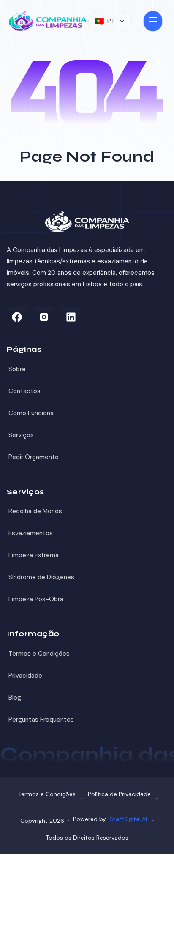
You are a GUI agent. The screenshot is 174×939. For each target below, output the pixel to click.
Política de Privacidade (119, 794)
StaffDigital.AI (128, 819)
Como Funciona (31, 413)
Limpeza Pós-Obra (35, 599)
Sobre (17, 369)
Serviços (21, 435)
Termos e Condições (39, 653)
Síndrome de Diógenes (41, 577)
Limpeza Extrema (33, 555)
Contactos (24, 391)
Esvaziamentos (30, 533)
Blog (14, 697)
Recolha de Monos (35, 511)
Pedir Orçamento (33, 457)
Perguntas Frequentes (41, 719)
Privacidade (25, 675)
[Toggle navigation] (153, 21)
